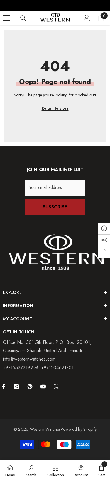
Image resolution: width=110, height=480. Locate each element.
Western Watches (45, 429)
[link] (31, 470)
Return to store (55, 108)
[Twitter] (56, 386)
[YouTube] (43, 386)
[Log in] (87, 18)
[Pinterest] (30, 386)
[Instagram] (16, 386)
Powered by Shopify (79, 429)
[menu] (6, 17)
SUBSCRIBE (55, 206)
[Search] (23, 18)
